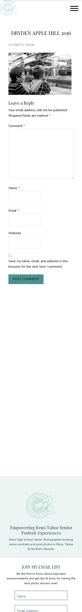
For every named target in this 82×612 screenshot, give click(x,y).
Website (14, 233)
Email (13, 210)
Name (14, 188)
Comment (16, 126)
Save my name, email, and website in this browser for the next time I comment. (38, 264)
